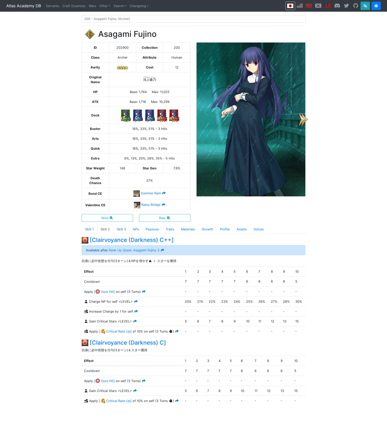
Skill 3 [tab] (121, 229)
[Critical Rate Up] (115, 331)
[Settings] (376, 6)
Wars (92, 6)
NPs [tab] (136, 229)
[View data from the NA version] (299, 6)
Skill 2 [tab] (105, 229)
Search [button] (118, 6)
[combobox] (193, 19)
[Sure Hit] (104, 292)
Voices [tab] (259, 229)
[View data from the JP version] (290, 6)
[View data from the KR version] (318, 6)
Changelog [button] (138, 6)
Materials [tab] (188, 229)
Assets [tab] (242, 229)
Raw (162, 218)
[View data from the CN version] (309, 6)
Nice (104, 218)
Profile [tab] (225, 229)
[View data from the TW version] (327, 6)
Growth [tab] (207, 229)
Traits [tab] (170, 229)
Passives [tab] (152, 229)
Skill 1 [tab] (89, 229)
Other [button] (103, 6)
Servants (52, 6)
